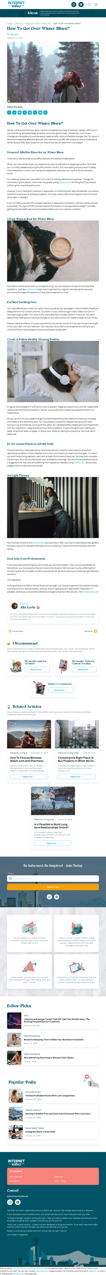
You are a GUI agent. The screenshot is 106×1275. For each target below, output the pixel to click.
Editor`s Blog (60, 1181)
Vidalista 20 (31, 289)
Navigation (14, 1181)
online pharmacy (41, 1271)
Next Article (89, 631)
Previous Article (17, 631)
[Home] (16, 4)
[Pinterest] (81, 4)
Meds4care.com (91, 591)
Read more (36, 669)
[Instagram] (73, 4)
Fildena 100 (79, 462)
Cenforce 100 (65, 182)
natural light (38, 542)
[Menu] (96, 4)
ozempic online (19, 1273)
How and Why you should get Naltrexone (29, 1268)
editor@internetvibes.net (17, 1196)
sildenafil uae (94, 1271)
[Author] (38, 607)
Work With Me (16, 1176)
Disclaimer (58, 1176)
